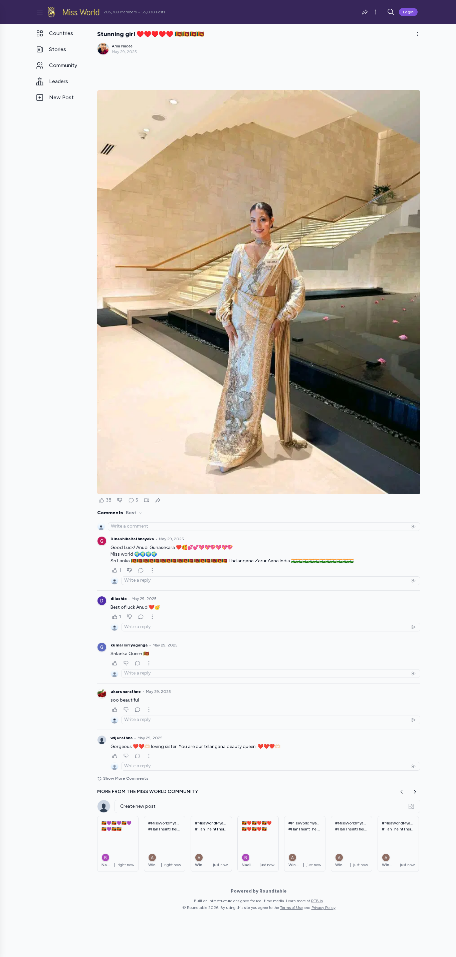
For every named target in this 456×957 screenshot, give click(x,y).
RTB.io (317, 901)
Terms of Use (291, 907)
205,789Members (120, 12)
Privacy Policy (323, 907)
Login (408, 12)
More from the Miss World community (147, 791)
